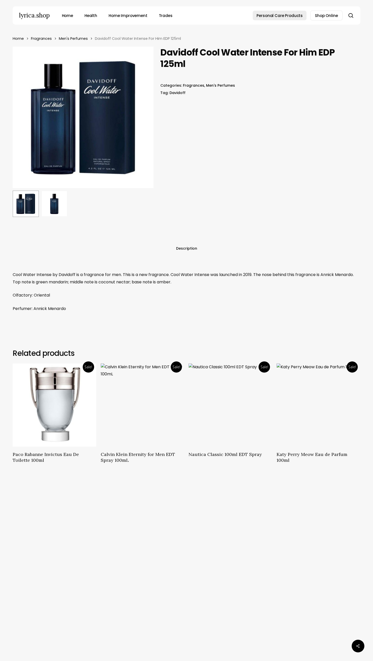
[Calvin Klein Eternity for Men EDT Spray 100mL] (142, 405)
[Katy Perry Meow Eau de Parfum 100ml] (318, 405)
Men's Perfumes (73, 38)
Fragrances (41, 38)
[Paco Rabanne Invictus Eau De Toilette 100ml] (54, 405)
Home (18, 38)
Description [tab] (186, 248)
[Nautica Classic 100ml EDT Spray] (230, 405)
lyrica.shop (34, 15)
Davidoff (177, 92)
